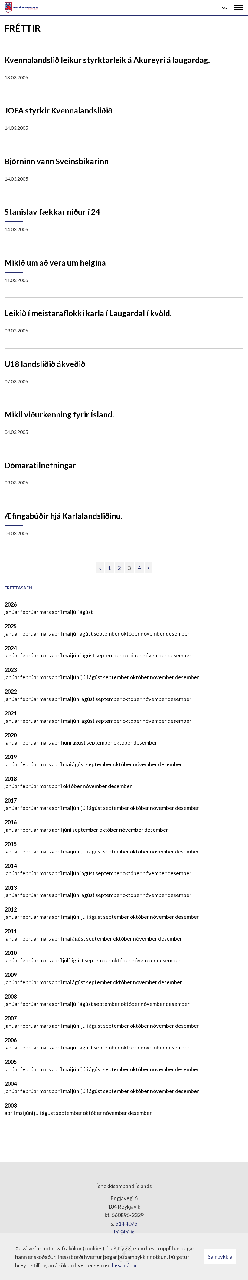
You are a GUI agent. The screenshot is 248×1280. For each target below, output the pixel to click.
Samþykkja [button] (220, 1256)
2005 (11, 1062)
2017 (11, 800)
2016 (11, 822)
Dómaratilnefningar (40, 465)
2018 (11, 778)
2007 (11, 1018)
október (131, 633)
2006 (11, 1040)
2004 (11, 1083)
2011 (11, 931)
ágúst (86, 611)
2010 (11, 953)
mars (45, 611)
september (107, 633)
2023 (11, 669)
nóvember (153, 633)
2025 (11, 626)
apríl (57, 611)
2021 (11, 713)
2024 (11, 648)
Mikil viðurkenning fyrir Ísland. (59, 414)
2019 (11, 757)
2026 (11, 604)
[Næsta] (148, 567)
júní (76, 655)
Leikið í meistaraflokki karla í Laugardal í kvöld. (88, 313)
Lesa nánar (124, 1265)
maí (67, 611)
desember (178, 633)
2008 (11, 996)
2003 (11, 1105)
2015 (11, 844)
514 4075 (126, 1223)
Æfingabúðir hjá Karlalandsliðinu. (63, 516)
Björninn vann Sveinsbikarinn (57, 161)
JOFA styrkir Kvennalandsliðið (59, 110)
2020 (11, 735)
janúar (12, 611)
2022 (11, 691)
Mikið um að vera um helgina (55, 262)
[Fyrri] (100, 567)
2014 (11, 866)
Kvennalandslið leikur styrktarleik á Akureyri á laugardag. (107, 60)
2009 (11, 974)
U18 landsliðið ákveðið (45, 364)
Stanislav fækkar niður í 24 (52, 212)
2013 (11, 887)
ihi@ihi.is (124, 1232)
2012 (11, 909)
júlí (76, 611)
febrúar (29, 611)
